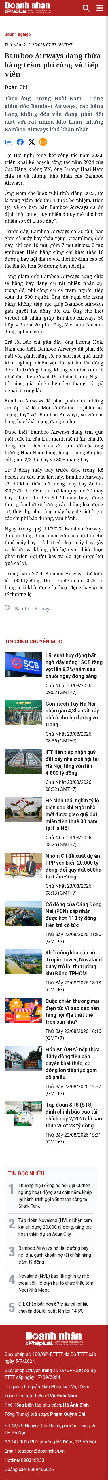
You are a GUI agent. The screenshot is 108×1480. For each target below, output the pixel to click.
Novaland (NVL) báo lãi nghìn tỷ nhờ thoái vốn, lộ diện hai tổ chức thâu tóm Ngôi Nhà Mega (55, 1283)
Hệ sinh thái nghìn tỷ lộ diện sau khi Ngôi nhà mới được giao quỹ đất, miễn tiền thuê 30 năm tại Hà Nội (72, 814)
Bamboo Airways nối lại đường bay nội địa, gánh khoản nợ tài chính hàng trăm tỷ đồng (54, 1255)
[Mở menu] (99, 8)
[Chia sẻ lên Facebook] (20, 142)
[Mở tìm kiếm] (86, 8)
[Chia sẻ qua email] (43, 142)
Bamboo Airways (33, 609)
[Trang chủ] (54, 1339)
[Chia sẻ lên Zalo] (9, 142)
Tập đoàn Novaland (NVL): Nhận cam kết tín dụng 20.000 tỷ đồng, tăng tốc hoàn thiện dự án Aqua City (55, 1227)
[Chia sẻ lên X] (32, 142)
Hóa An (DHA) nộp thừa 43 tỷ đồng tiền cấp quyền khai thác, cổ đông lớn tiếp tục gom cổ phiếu (73, 1063)
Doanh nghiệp (18, 34)
